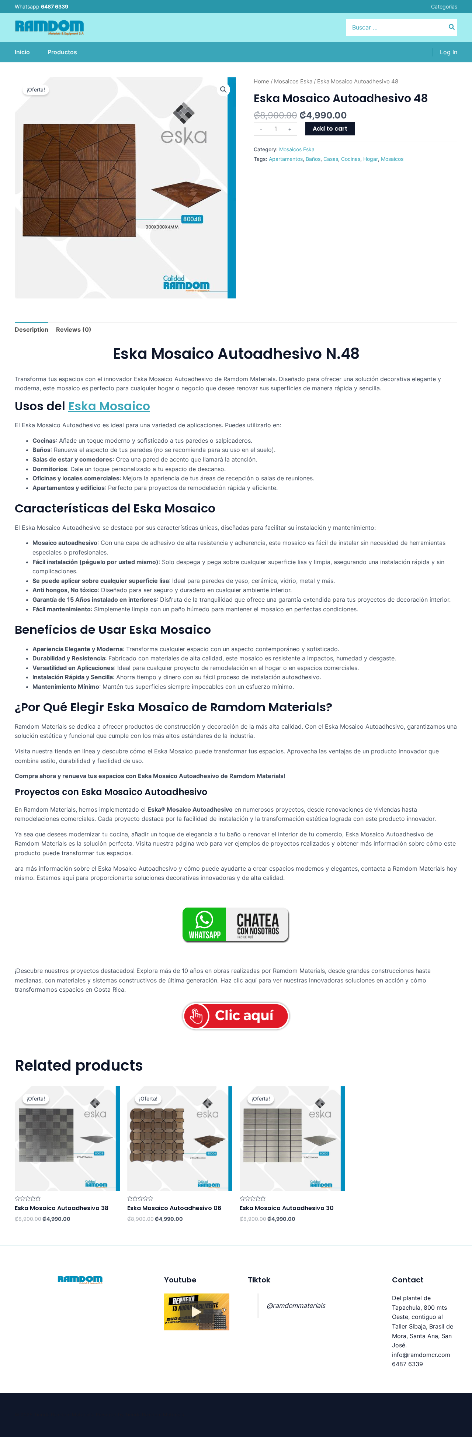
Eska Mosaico (109, 406)
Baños (313, 159)
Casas (330, 159)
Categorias (444, 6)
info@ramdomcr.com (421, 1354)
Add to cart (330, 128)
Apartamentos (286, 159)
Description (31, 329)
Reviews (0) (73, 329)
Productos (62, 52)
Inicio (22, 52)
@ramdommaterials (296, 1305)
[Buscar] (452, 27)
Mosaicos (392, 159)
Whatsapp (41, 6)
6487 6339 (407, 1364)
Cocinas (350, 159)
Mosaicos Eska (293, 81)
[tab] (31, 330)
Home (261, 81)
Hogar (370, 159)
